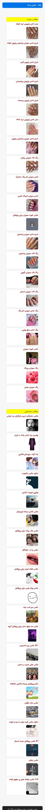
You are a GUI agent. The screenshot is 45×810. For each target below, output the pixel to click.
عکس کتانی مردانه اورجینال (27, 511)
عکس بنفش (33, 760)
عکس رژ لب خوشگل (30, 549)
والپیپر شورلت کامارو (30, 492)
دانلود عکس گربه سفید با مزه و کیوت (23, 722)
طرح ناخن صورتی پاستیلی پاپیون (25, 138)
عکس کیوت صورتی (30, 349)
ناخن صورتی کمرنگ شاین (28, 196)
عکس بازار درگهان (31, 702)
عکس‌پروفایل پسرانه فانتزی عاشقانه (24, 683)
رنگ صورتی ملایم (31, 387)
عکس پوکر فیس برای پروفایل (26, 588)
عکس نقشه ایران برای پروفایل (26, 569)
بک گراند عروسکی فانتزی (28, 454)
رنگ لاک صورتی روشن (29, 157)
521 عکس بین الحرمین (29, 645)
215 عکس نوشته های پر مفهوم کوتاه (23, 779)
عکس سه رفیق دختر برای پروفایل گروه (23, 626)
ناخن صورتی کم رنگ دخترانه (27, 176)
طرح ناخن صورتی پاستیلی (27, 234)
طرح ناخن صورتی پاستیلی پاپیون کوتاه (22, 43)
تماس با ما (32, 5)
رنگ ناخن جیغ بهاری (30, 329)
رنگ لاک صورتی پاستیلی (28, 253)
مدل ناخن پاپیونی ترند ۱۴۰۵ (27, 119)
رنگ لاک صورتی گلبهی (29, 272)
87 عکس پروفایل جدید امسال (26, 741)
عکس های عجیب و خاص (28, 664)
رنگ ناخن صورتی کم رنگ (28, 310)
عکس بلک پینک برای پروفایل (26, 530)
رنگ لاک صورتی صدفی (29, 291)
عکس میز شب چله (30, 607)
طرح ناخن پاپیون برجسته (28, 100)
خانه (39, 5)
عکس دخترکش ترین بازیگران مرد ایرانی (22, 416)
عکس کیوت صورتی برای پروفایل (25, 215)
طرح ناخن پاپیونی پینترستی (27, 81)
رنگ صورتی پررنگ (31, 368)
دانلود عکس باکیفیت (30, 473)
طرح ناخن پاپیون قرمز (29, 62)
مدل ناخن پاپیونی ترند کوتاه (27, 23)
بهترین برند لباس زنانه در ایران (26, 435)
